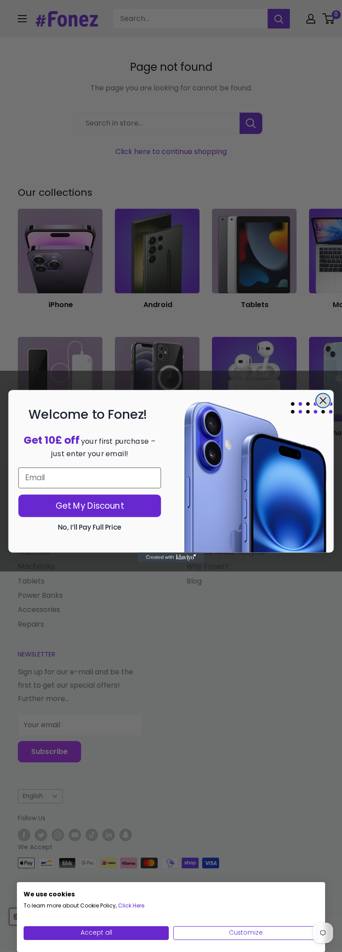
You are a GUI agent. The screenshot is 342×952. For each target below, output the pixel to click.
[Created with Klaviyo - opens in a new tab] (171, 557)
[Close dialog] (323, 400)
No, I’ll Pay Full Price (89, 527)
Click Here (131, 905)
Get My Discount (90, 505)
